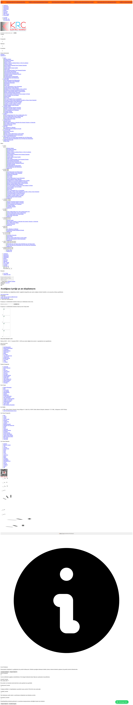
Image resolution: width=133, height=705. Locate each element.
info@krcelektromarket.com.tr (9, 410)
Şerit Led (5, 370)
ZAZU (4, 462)
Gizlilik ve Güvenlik (7, 399)
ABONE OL (16, 304)
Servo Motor (16, 222)
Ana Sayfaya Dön (4, 294)
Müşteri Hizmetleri (7, 387)
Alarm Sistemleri (18, 173)
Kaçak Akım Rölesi (7, 434)
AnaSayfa (5, 5)
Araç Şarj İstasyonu (7, 355)
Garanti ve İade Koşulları (8, 398)
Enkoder (13, 224)
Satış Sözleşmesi (7, 397)
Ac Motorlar (15, 229)
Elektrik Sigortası (7, 430)
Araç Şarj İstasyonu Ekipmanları (28, 245)
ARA (15, 33)
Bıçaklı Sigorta (6, 358)
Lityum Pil (5, 366)
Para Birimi (5, 268)
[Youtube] (6, 336)
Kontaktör (14, 149)
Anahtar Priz (6, 357)
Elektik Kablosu (6, 350)
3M (4, 467)
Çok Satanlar (6, 391)
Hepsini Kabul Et (13, 671)
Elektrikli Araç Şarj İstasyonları (28, 243)
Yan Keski (5, 439)
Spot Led (5, 372)
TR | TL (7, 266)
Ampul (4, 416)
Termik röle (5, 377)
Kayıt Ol (7, 282)
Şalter (11, 158)
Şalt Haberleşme (18, 166)
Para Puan (5, 11)
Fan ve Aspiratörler (20, 190)
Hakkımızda (6, 7)
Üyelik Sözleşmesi (7, 396)
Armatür (13, 205)
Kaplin (4, 426)
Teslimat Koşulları (7, 401)
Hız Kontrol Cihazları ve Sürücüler (30, 221)
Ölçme (11, 155)
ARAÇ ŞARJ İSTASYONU (9, 136)
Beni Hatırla (5, 281)
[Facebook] (6, 314)
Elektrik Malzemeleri (7, 348)
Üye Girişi (5, 273)
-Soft (60, 533)
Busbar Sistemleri (19, 184)
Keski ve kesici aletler (22, 237)
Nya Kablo (5, 359)
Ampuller (13, 206)
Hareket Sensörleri (19, 201)
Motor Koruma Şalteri (8, 436)
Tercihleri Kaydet (12, 703)
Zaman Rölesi (6, 376)
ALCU (4, 466)
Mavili (4, 456)
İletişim (5, 10)
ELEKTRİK (6, 79)
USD (6, 20)
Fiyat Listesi (6, 15)
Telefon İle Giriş (6, 274)
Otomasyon (5, 352)
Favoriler (5, 17)
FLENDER (5, 459)
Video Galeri (6, 403)
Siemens (5, 443)
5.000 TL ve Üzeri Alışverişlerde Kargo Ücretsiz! (23, 2)
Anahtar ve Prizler (19, 195)
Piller (10, 250)
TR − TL (7, 18)
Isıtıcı (11, 176)
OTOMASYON (7, 120)
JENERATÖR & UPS (8, 139)
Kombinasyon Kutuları (22, 181)
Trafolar (12, 153)
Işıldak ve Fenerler (19, 202)
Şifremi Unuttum (11, 281)
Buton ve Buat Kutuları (22, 183)
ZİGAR (5, 463)
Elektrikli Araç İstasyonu (8, 425)
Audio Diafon (6, 371)
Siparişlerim (6, 6)
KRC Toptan (6, 14)
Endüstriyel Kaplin (19, 230)
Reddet (31, 669)
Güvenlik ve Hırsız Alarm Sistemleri (31, 191)
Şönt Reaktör (16, 160)
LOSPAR (5, 464)
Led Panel (5, 374)
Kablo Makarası (17, 179)
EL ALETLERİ (6, 129)
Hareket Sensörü (7, 424)
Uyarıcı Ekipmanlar (20, 178)
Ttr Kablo (5, 382)
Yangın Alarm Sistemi (8, 435)
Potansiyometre (6, 432)
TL (4, 20)
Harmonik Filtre (17, 161)
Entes (4, 452)
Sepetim (5, 393)
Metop (4, 457)
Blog (4, 388)
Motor (4, 353)
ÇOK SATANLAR (5, 298)
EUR (8, 20)
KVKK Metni (6, 402)
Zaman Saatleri (17, 157)
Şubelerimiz (6, 9)
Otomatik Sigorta (7, 375)
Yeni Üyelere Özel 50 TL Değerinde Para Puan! (46, 2)
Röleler (12, 148)
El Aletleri (5, 354)
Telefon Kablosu (7, 380)
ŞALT (4, 57)
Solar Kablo (15, 215)
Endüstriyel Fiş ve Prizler (24, 180)
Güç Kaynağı (6, 419)
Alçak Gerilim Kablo (21, 212)
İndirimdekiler (6, 392)
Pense (11, 236)
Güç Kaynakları (17, 186)
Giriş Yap (3, 282)
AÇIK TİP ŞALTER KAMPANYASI (9, 296)
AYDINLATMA (7, 106)
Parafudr (13, 164)
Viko (4, 446)
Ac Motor (5, 362)
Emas (4, 451)
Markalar (5, 12)
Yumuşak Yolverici (19, 163)
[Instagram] (6, 322)
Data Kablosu (6, 381)
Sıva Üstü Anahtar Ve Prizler (26, 185)
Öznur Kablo (6, 448)
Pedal (11, 175)
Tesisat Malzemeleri (20, 193)
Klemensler (14, 174)
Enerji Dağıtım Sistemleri (24, 154)
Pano (10, 189)
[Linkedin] (6, 329)
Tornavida (14, 235)
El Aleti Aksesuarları (20, 238)
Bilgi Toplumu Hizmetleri (9, 404)
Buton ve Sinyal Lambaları (25, 152)
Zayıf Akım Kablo (19, 214)
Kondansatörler (17, 165)
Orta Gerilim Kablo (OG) (24, 211)
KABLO (5, 113)
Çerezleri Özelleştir (5, 671)
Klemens (5, 420)
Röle (4, 415)
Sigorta (12, 150)
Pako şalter (5, 437)
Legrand (5, 447)
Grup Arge (5, 454)
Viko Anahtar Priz (7, 379)
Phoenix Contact (7, 445)
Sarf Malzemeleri (18, 171)
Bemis (4, 450)
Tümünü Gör (9, 168)
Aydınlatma (5, 349)
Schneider (5, 458)
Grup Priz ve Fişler (20, 194)
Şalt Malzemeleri (7, 347)
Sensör (11, 220)
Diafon (12, 188)
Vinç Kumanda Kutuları (23, 159)
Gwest (4, 453)
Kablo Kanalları (17, 196)
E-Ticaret (63, 533)
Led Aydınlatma (17, 204)
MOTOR (5, 126)
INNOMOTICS (6, 461)
